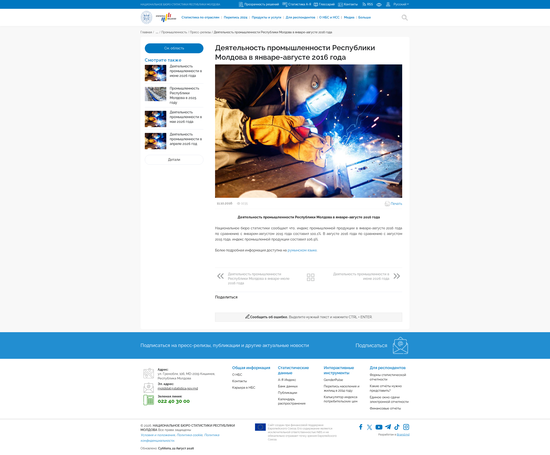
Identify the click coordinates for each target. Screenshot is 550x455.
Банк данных (288, 386)
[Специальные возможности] (379, 4)
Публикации (287, 393)
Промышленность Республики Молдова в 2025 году (184, 95)
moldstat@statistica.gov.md (178, 388)
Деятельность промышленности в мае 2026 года (186, 117)
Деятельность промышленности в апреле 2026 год (186, 139)
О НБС (237, 375)
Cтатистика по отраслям (201, 17)
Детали (174, 160)
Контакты (239, 381)
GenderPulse (333, 380)
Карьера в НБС (243, 388)
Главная (146, 32)
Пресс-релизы (200, 32)
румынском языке (302, 250)
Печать (396, 204)
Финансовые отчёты (385, 408)
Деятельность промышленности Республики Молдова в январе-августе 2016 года (273, 32)
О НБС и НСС (330, 17)
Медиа (349, 17)
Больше (364, 17)
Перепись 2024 (236, 17)
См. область (174, 48)
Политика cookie (189, 435)
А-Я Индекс (287, 380)
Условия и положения (158, 435)
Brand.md (403, 434)
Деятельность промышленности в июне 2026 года (186, 71)
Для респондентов (301, 17)
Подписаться (371, 345)
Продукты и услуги (267, 17)
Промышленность (174, 32)
